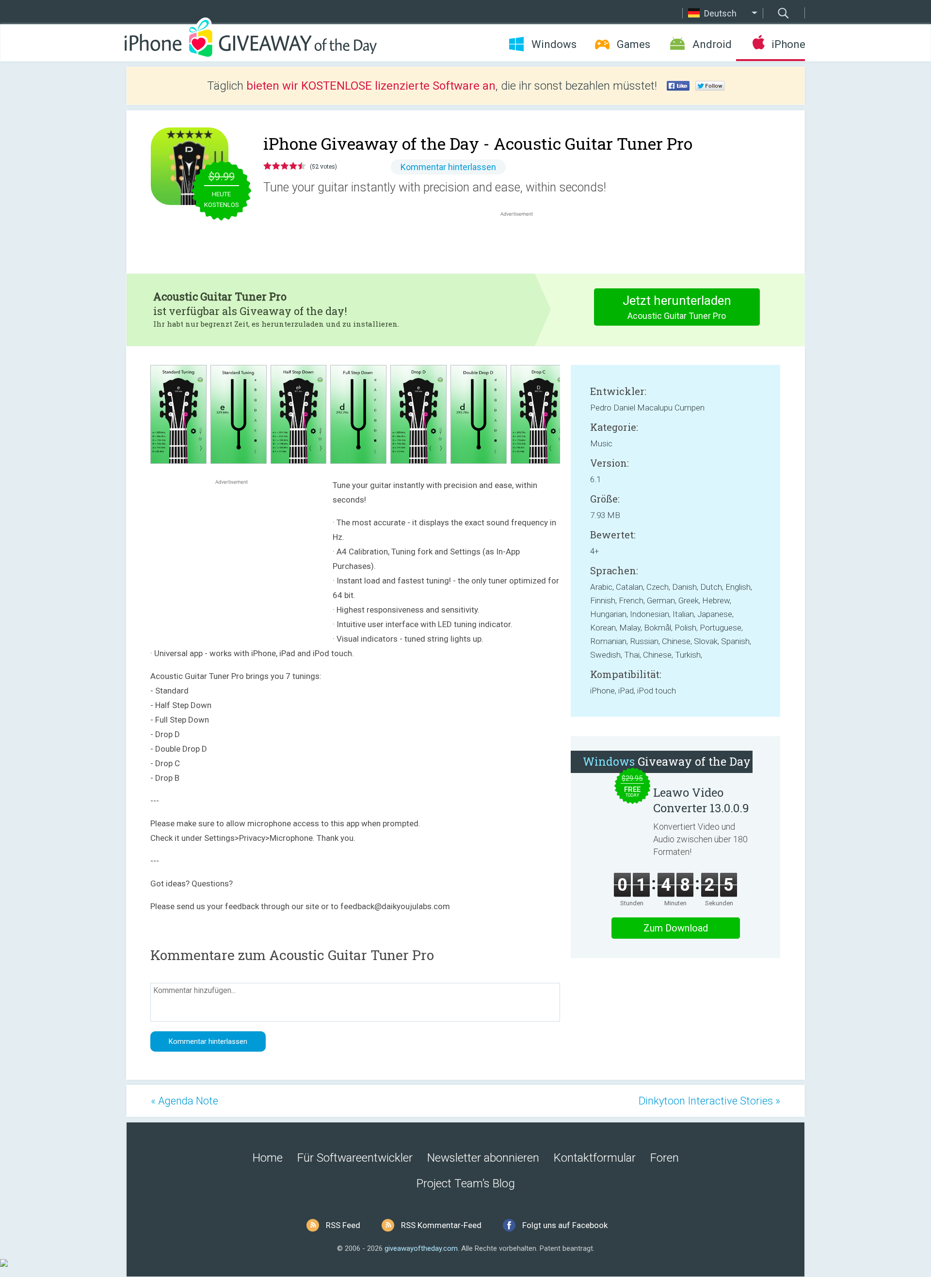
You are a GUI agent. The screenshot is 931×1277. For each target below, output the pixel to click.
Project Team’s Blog (466, 1183)
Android (712, 44)
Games (633, 44)
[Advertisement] (521, 242)
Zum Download (675, 928)
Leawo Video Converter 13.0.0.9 (701, 800)
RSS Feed (343, 1225)
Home (268, 1158)
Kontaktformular (595, 1158)
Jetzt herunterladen (677, 307)
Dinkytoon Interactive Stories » (709, 1101)
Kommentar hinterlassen (448, 167)
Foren (664, 1158)
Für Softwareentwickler (355, 1158)
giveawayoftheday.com (421, 1248)
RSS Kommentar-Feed (441, 1225)
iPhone (788, 44)
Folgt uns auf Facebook (565, 1225)
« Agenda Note (184, 1101)
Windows (554, 44)
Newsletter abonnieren (483, 1158)
